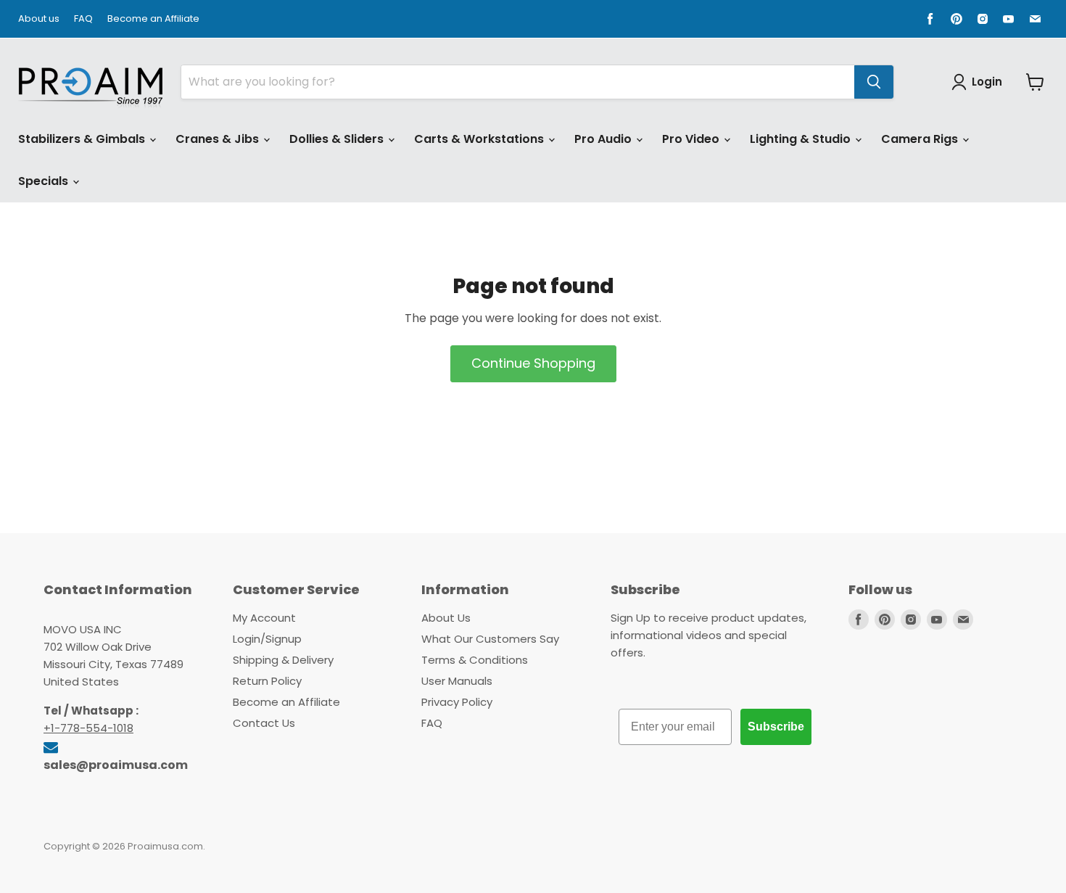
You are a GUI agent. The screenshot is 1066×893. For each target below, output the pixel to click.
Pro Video (692, 139)
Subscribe (776, 726)
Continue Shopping (533, 363)
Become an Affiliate (153, 19)
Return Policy (267, 680)
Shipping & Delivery (283, 659)
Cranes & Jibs (218, 139)
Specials (44, 181)
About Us (446, 617)
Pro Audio (604, 139)
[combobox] (517, 82)
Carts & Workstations (480, 139)
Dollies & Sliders (338, 139)
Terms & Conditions (474, 659)
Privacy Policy (456, 701)
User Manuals (456, 680)
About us (38, 19)
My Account (264, 617)
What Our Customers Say (490, 638)
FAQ (83, 19)
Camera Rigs (921, 139)
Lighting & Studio (802, 139)
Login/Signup (267, 638)
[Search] (873, 82)
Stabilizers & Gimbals (83, 139)
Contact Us (264, 723)
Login (987, 81)
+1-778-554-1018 (88, 728)
